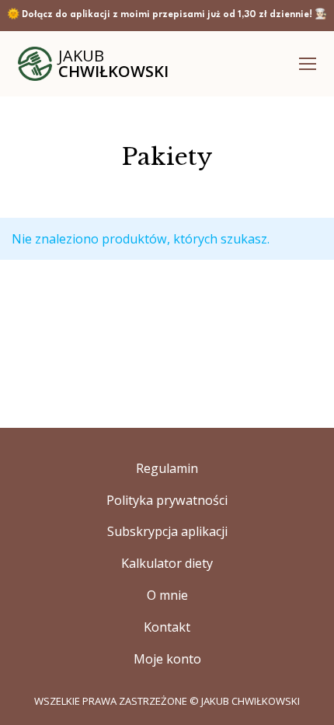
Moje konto (167, 658)
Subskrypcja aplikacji (167, 531)
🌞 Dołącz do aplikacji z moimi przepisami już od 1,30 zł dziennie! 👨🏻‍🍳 (167, 14)
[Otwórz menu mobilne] (307, 64)
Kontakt (167, 627)
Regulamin (167, 468)
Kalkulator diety (167, 563)
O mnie (167, 595)
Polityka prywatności (167, 500)
